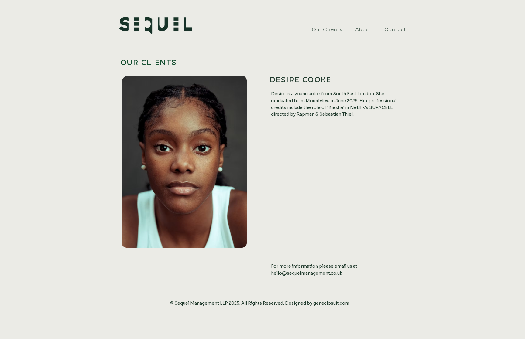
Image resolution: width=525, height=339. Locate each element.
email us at (346, 266)
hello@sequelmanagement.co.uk (306, 273)
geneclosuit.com (331, 303)
